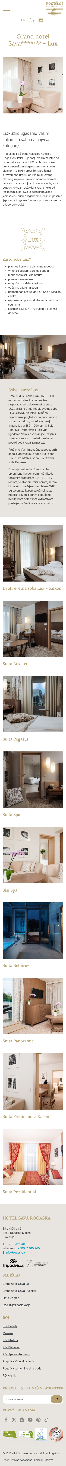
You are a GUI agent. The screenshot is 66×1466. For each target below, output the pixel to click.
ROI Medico (10, 1340)
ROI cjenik (9, 1375)
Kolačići (38, 1459)
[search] (32, 20)
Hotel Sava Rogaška (27, 1218)
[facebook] (6, 1419)
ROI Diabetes (11, 1347)
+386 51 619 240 (29, 1248)
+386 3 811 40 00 (17, 1244)
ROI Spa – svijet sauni (16, 1354)
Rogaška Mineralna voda (18, 1361)
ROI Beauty (10, 1326)
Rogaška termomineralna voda (22, 1368)
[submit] (56, 1399)
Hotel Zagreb (11, 1298)
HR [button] (23, 20)
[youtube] (30, 1419)
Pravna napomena (21, 1459)
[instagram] (22, 1419)
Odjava (49, 1459)
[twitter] (14, 1419)
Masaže (8, 1333)
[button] (16, 8)
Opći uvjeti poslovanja (16, 1305)
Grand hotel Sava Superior (19, 1291)
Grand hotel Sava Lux (16, 1284)
